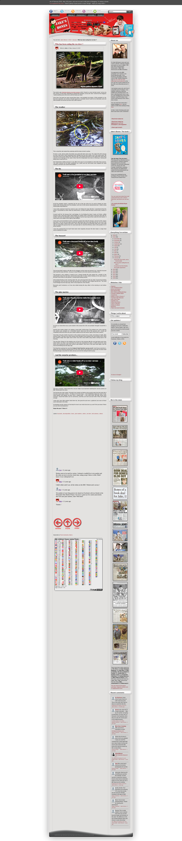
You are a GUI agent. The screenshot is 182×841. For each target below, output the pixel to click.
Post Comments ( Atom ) (66, 535)
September (117, 244)
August (116, 245)
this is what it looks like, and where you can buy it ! (120, 199)
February (116, 256)
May (115, 251)
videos (101, 413)
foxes (72, 413)
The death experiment (119, 267)
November (117, 240)
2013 (114, 271)
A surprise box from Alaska (121, 266)
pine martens (78, 413)
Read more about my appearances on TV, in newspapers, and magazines (119, 123)
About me (70, 15)
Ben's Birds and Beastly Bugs (118, 292)
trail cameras (95, 413)
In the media (91, 15)
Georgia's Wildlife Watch (117, 293)
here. (112, 107)
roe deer (89, 413)
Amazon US (53, 3)
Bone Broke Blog (115, 290)
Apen (116, 763)
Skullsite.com (114, 300)
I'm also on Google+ (116, 374)
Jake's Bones (64, 40)
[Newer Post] (58, 529)
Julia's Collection (115, 303)
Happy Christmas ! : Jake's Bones (119, 732)
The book (100, 15)
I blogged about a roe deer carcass (70, 92)
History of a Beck (115, 305)
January (74, 40)
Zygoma (113, 286)
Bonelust (113, 306)
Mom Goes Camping (120, 726)
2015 (70, 40)
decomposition (67, 413)
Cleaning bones (81, 15)
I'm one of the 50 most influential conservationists (118, 80)
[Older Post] (77, 529)
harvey (117, 709)
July (115, 247)
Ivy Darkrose (118, 697)
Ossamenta (114, 295)
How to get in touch (117, 127)
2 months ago (121, 706)
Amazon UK (102, 1)
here (121, 104)
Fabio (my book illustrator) (118, 308)
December (117, 238)
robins (84, 413)
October (116, 242)
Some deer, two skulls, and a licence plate (121, 260)
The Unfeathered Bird (116, 287)
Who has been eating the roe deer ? (69, 44)
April (115, 252)
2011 (114, 274)
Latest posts (55, 15)
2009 (114, 278)
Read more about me (117, 118)
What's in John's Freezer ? (118, 296)
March (116, 254)
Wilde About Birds (115, 302)
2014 (114, 269)
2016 (114, 235)
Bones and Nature (116, 289)
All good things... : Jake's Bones (119, 749)
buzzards (59, 413)
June (115, 249)
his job (92, 835)
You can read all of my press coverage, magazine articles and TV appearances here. (119, 687)
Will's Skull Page (115, 299)
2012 (114, 272)
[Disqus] (79, 440)
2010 (114, 276)
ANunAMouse (119, 753)
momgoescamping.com (118, 731)
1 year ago (120, 784)
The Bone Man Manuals (117, 297)
